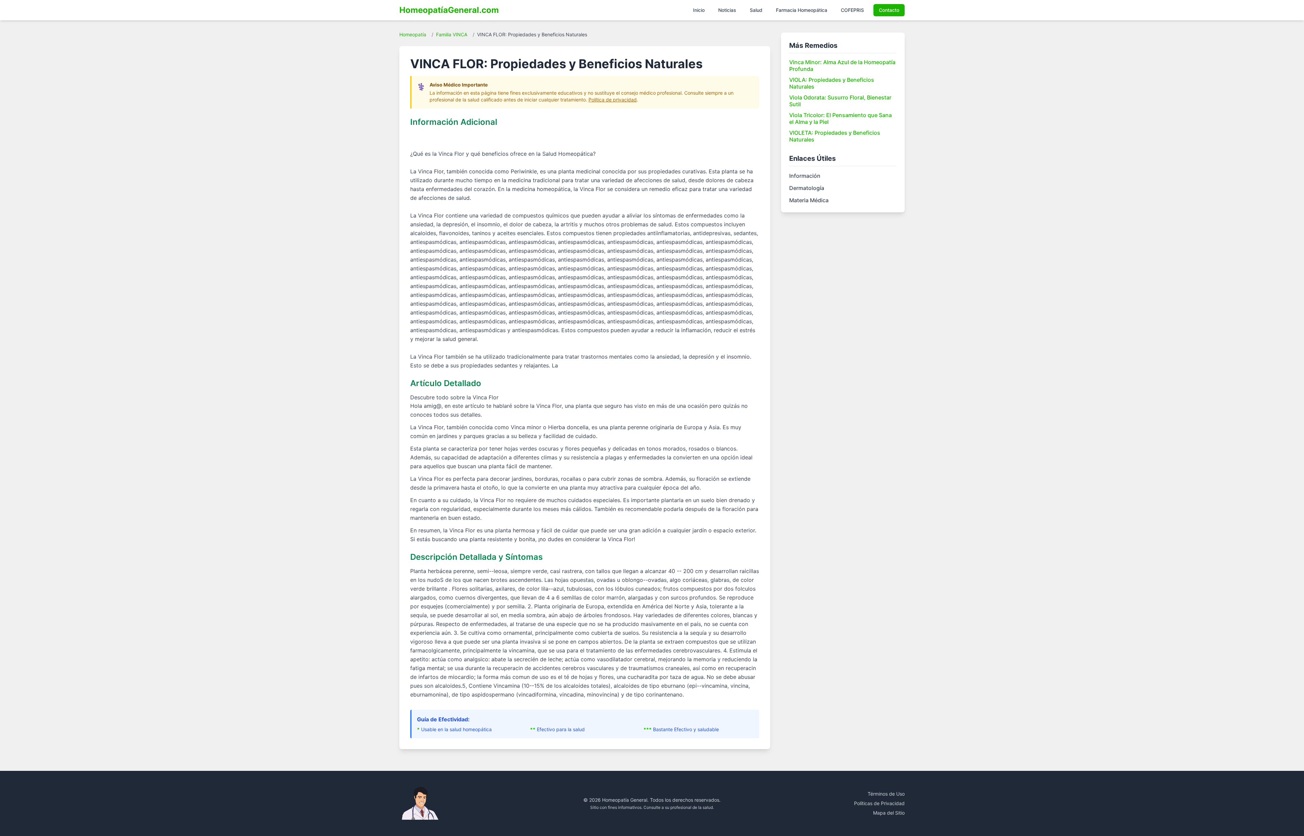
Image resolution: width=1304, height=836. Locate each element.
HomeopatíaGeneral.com (449, 10)
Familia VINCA (451, 34)
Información (804, 175)
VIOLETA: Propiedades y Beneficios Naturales (834, 136)
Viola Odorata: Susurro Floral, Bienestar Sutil (840, 101)
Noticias (727, 10)
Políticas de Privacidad (879, 803)
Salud (756, 10)
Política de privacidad (612, 99)
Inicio (699, 10)
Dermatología (806, 188)
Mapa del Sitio (889, 813)
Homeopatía (412, 34)
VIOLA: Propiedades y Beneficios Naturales (831, 83)
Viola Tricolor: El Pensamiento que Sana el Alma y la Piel (840, 118)
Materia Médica (809, 200)
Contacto (889, 10)
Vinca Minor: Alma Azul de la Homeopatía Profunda (842, 65)
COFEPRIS (852, 10)
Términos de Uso (886, 794)
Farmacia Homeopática (801, 10)
